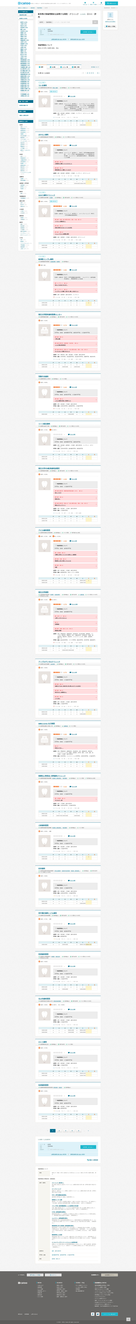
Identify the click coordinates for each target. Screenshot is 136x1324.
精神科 (22, 217)
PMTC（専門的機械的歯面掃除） (59, 1195)
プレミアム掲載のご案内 (101, 1287)
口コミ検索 (40, 1289)
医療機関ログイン (109, 1275)
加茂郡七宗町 (25, 86)
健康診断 (23, 246)
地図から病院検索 (93, 1160)
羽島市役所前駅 (57, 1001)
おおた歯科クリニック (46, 195)
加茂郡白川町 (25, 90)
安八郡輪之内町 (25, 70)
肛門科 (22, 186)
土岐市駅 (53, 664)
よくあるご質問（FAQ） (82, 1287)
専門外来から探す (61, 1292)
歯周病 (53, 1258)
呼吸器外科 (23, 158)
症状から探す (60, 1287)
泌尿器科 (23, 185)
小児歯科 (23, 229)
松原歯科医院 (43, 1085)
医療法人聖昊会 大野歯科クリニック (52, 776)
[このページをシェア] (92, 1314)
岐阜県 (23, 18)
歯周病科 (23, 227)
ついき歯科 (42, 85)
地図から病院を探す (24, 115)
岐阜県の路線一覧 (24, 105)
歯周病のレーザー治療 (57, 1199)
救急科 (22, 241)
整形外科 (23, 167)
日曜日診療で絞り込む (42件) (77, 39)
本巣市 (24, 52)
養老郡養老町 (25, 63)
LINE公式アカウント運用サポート (103, 1304)
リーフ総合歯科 (44, 424)
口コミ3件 (74, 541)
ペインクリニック (25, 243)
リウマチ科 (23, 139)
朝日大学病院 (43, 592)
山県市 (23, 47)
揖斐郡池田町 (25, 77)
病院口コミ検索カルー (23, 7)
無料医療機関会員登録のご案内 (102, 1285)
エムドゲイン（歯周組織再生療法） (60, 1218)
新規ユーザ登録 (93, 4)
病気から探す (60, 1285)
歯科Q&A (40, 1294)
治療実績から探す (61, 1289)
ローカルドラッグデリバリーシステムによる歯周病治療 (64, 1242)
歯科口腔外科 (58, 1250)
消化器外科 (23, 161)
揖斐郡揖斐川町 (25, 74)
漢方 (22, 239)
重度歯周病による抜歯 (57, 1234)
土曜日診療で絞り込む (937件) (58, 39)
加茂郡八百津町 (25, 88)
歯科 (53, 1250)
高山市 (24, 25)
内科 (22, 126)
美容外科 (23, 170)
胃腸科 (22, 134)
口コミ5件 (74, 206)
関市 (23, 29)
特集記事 (40, 1292)
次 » (98, 73)
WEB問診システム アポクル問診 (102, 1294)
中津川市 (24, 31)
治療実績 (82, 594)
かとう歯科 (42, 1042)
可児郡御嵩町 (25, 94)
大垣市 (24, 23)
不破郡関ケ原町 (25, 67)
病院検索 (33, 7)
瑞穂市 (24, 49)
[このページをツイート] (97, 1314)
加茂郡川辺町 (25, 85)
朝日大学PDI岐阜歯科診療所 (49, 468)
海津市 (24, 58)
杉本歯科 (41, 868)
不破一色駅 (55, 87)
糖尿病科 (23, 137)
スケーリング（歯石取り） (58, 1182)
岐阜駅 (58, 261)
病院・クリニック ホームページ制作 (103, 1300)
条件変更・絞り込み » (88, 32)
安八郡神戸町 (25, 68)
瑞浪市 (24, 34)
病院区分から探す (61, 1294)
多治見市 (24, 27)
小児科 (22, 211)
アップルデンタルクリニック (49, 662)
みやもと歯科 (43, 135)
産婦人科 (23, 206)
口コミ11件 (75, 325)
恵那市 (24, 38)
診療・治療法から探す (62, 1296)
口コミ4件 (74, 672)
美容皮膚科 (23, 180)
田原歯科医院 (43, 954)
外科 (22, 156)
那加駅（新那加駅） (75, 870)
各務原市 (24, 43)
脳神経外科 (23, 165)
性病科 (22, 188)
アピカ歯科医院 (44, 530)
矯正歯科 (23, 226)
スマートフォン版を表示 (109, 1314)
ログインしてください (110, 21)
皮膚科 (22, 178)
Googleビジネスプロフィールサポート (104, 1302)
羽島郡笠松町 (25, 61)
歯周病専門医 (63, 1254)
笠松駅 (60, 1087)
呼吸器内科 (23, 128)
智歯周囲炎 (39, 7)
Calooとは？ (41, 1285)
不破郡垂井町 (25, 65)
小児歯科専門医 (70, 1254)
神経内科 (23, 143)
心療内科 (23, 219)
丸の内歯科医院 (44, 999)
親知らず (58, 1258)
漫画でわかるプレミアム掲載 (102, 1289)
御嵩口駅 (58, 956)
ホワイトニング (24, 235)
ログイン (101, 4)
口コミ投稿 (40, 1296)
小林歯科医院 (43, 825)
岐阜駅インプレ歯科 (45, 259)
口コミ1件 (74, 387)
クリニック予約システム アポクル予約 (104, 1292)
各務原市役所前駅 (66, 870)
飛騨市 (23, 50)
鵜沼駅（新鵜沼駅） (57, 778)
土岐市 (24, 41)
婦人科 (22, 204)
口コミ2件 (74, 145)
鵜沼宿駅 (65, 778)
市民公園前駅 (58, 870)
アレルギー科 (24, 141)
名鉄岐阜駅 (53, 261)
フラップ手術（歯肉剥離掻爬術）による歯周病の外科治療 (65, 1205)
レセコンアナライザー (100, 1296)
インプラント (24, 233)
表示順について (95, 67)
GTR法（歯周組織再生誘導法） (59, 1211)
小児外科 (23, 213)
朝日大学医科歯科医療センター (50, 314)
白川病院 (46, 723)
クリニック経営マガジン (101, 1298)
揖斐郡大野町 (25, 76)
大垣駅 (51, 197)
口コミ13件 (75, 604)
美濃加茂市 (25, 40)
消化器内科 (23, 132)
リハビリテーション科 (26, 172)
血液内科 (23, 144)
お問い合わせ (34, 1314)
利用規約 (78, 1289)
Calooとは (85, 4)
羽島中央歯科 (43, 376)
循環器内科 (23, 130)
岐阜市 (24, 22)
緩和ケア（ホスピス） (26, 150)
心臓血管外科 (24, 159)
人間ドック (23, 248)
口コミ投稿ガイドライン (82, 1285)
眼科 (22, 193)
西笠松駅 (56, 1087)
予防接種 (23, 245)
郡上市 (24, 54)
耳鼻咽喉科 (23, 198)
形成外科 (23, 168)
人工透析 (23, 148)
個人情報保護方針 (80, 1291)
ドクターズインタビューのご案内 (103, 1291)
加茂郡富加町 (25, 83)
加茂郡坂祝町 (25, 81)
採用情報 (27, 1314)
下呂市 (24, 56)
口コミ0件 (72, 96)
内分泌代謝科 (24, 135)
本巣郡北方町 (25, 79)
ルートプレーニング (56, 1188)
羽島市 (24, 36)
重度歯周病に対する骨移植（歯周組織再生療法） (63, 1225)
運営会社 (20, 1314)
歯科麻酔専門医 (55, 1254)
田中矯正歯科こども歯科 (47, 913)
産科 (22, 202)
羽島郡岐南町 (25, 59)
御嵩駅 (53, 956)
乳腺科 (22, 163)
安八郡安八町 (25, 72)
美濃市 (23, 32)
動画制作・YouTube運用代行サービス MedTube (106, 1306)
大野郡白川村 (25, 95)
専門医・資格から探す (62, 1291)
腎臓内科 (23, 146)
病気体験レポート (42, 1291)
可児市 (24, 45)
